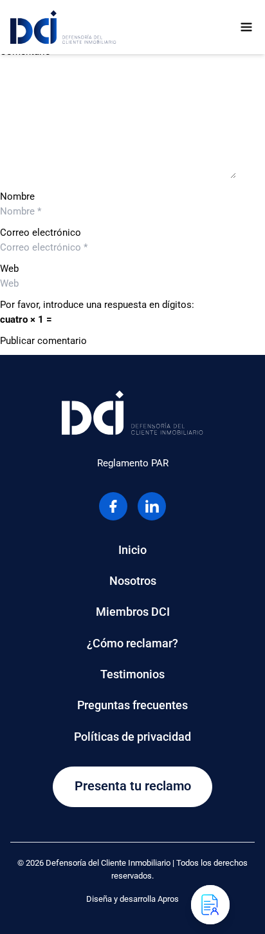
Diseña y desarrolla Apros (132, 899)
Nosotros (132, 581)
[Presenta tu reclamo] (210, 904)
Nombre (17, 196)
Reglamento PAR (133, 463)
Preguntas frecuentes (132, 705)
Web (9, 268)
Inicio (132, 550)
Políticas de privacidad (132, 736)
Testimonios (132, 674)
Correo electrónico (40, 232)
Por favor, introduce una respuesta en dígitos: (97, 304)
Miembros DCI (133, 611)
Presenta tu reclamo (133, 786)
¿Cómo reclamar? (132, 643)
